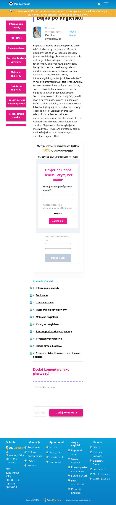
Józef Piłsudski (101, 479)
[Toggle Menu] (106, 3)
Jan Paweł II (99, 469)
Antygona (54, 452)
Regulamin (34, 447)
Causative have (16, 48)
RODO (31, 461)
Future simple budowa (49, 346)
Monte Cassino (101, 474)
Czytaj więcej (72, 33)
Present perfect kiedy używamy (16, 102)
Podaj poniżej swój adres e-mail (57, 188)
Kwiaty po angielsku (16, 88)
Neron (96, 447)
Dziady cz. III (56, 457)
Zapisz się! (58, 221)
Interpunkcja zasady (16, 26)
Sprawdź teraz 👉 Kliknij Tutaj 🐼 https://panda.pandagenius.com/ (58, 11)
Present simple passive (16, 116)
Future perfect (79, 476)
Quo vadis (55, 462)
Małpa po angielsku (16, 74)
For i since (16, 38)
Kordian (53, 447)
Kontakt (32, 466)
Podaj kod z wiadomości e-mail (57, 238)
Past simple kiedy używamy (16, 60)
